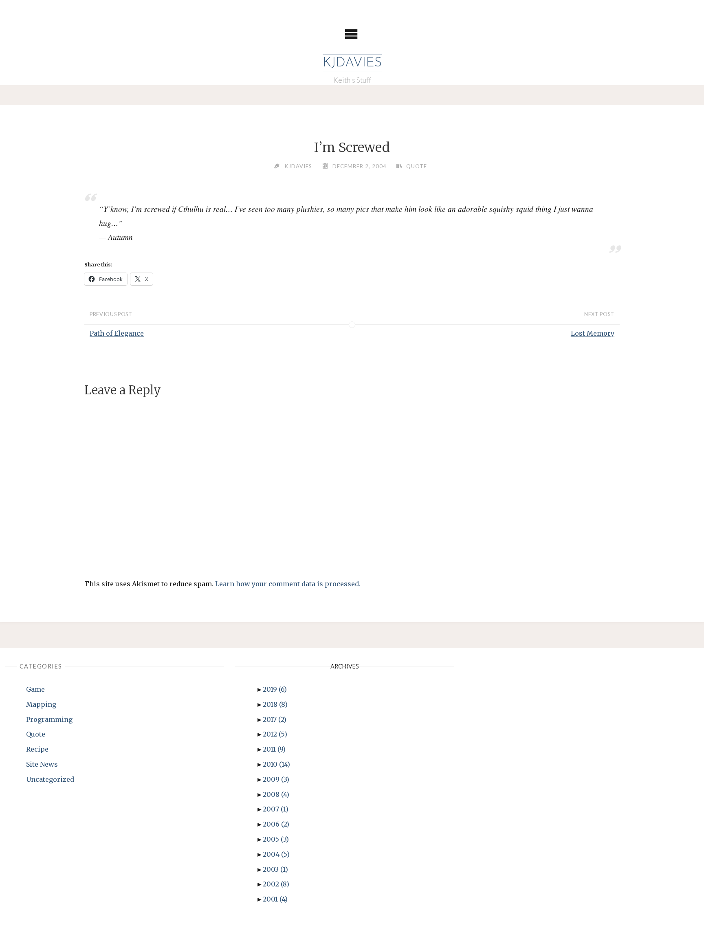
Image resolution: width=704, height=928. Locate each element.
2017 (274, 719)
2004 (276, 854)
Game (35, 689)
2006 (276, 824)
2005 (276, 839)
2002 (276, 884)
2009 (276, 779)
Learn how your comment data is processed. (288, 584)
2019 (275, 689)
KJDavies (352, 63)
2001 (275, 899)
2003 (275, 869)
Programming (49, 719)
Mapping (41, 704)
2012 (275, 734)
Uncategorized (50, 779)
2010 (276, 764)
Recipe (37, 749)
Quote (416, 166)
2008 (276, 794)
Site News (42, 764)
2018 (275, 704)
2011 (274, 749)
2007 (275, 809)
